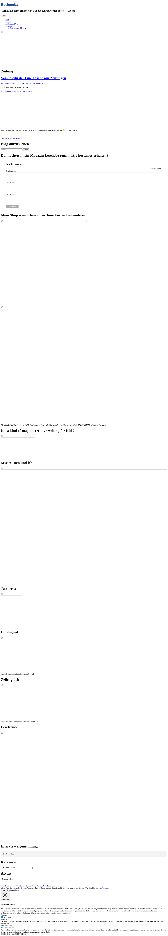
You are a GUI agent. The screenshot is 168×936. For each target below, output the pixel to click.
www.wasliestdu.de (15, 138)
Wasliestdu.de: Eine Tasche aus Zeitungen (33, 78)
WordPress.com (49, 886)
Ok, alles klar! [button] (90, 888)
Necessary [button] (4, 915)
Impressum (9, 26)
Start (7, 20)
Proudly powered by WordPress (12, 886)
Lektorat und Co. (11, 24)
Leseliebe (8, 22)
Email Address (12, 171)
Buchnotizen (10, 4)
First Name (10, 183)
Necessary (7, 917)
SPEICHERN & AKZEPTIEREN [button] (13, 934)
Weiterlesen (105, 888)
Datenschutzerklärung (18, 28)
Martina (18, 83)
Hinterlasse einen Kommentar (34, 83)
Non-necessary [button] (6, 925)
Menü (3, 16)
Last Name (10, 194)
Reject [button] (98, 888)
